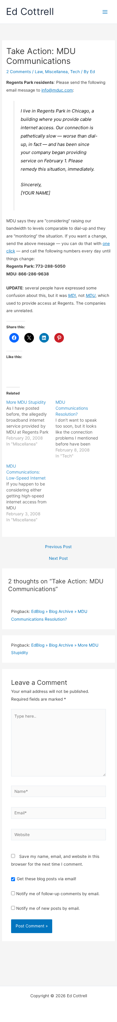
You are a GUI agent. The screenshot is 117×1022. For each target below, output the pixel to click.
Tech (75, 71)
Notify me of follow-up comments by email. (58, 893)
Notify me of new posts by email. (48, 908)
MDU (90, 295)
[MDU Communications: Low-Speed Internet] (31, 493)
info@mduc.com (57, 90)
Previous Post (58, 547)
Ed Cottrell (30, 11)
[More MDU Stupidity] (31, 423)
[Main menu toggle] (105, 12)
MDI (72, 295)
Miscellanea (56, 71)
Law (39, 71)
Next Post (58, 559)
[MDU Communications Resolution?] (80, 429)
